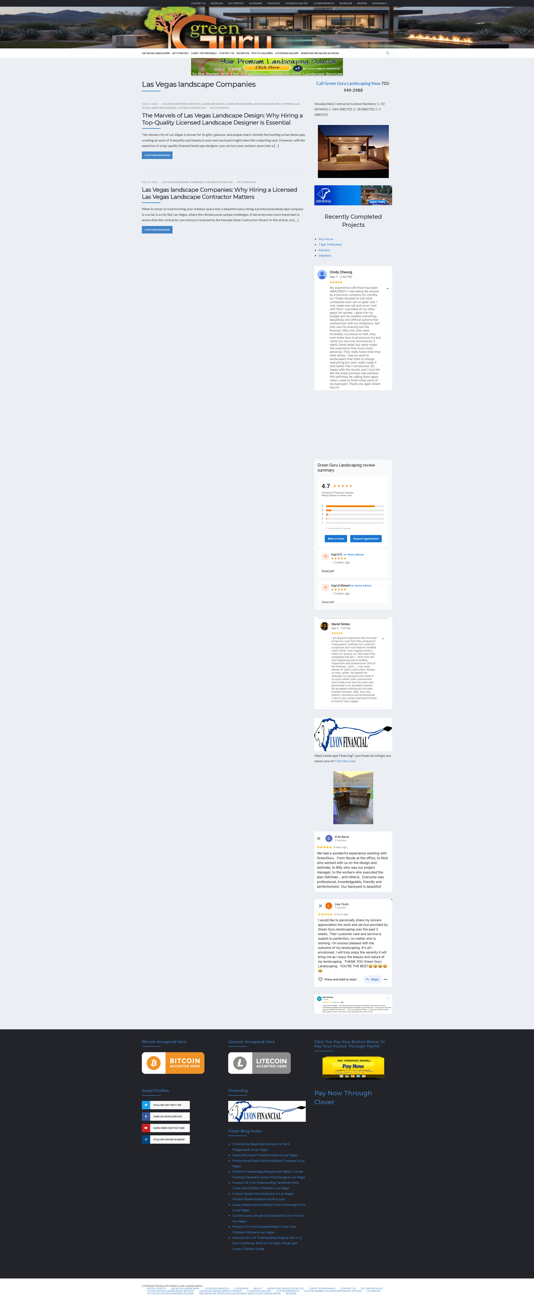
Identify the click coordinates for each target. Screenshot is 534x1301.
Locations (373, 1291)
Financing (273, 3)
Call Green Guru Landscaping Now (348, 83)
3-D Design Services (216, 1288)
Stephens (325, 255)
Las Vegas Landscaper (156, 53)
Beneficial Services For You (286, 1288)
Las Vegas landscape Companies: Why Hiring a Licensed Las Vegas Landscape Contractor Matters (219, 193)
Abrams (324, 250)
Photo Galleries (262, 53)
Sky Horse (326, 239)
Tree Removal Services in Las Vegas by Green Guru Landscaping (240, 1293)
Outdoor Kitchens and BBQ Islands (170, 1293)
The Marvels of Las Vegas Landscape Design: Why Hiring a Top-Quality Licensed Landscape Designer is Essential (222, 119)
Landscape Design (213, 103)
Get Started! (236, 3)
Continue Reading (157, 155)
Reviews (362, 3)
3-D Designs (241, 1288)
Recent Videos (156, 1288)
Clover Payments (323, 3)
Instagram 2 (379, 3)
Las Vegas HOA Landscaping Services (170, 1291)
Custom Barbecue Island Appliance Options (332, 1291)
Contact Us (198, 3)
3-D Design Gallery (296, 3)
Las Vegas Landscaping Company (220, 1291)
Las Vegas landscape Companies (274, 103)
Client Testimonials (204, 53)
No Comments (219, 107)
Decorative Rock (372, 1288)
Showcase (345, 3)
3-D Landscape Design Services (181, 103)
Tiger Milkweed (330, 244)
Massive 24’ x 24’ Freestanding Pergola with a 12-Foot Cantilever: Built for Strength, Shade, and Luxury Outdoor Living (267, 1243)
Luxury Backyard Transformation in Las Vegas (265, 1155)
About (258, 1288)
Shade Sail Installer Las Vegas (320, 53)
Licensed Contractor (191, 107)
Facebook (217, 3)
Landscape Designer (239, 103)
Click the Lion (344, 761)
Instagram (255, 3)
